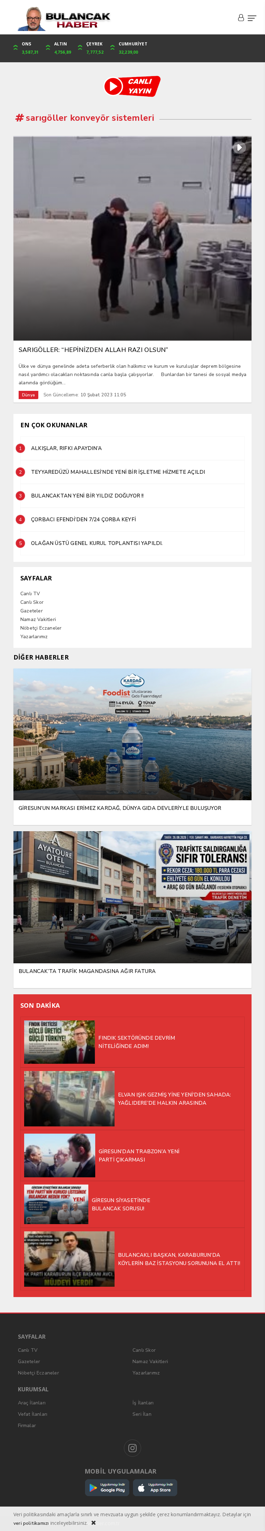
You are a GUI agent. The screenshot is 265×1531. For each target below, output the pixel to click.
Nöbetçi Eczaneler (40, 628)
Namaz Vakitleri (38, 619)
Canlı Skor (31, 602)
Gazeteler (31, 611)
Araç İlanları (32, 1403)
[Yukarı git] (251, 1517)
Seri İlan (141, 1414)
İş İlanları (143, 1403)
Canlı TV (30, 593)
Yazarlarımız (34, 636)
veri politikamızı (31, 1523)
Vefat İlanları (33, 1414)
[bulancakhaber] (132, 18)
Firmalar (27, 1425)
